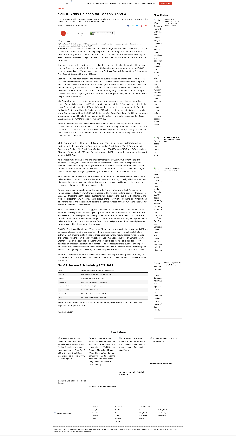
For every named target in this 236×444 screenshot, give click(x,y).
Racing (137, 3)
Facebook (118, 413)
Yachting (141, 418)
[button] (128, 26)
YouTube (117, 421)
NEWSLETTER (165, 3)
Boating (141, 410)
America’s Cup (115, 3)
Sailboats (90, 3)
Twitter (117, 415)
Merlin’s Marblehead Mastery (102, 387)
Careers (94, 418)
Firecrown (163, 429)
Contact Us (95, 415)
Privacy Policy (96, 410)
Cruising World (162, 410)
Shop (144, 3)
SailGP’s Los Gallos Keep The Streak (171, 169)
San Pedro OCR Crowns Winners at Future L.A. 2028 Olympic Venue (171, 23)
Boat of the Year (102, 3)
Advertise (151, 3)
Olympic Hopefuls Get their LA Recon (172, 264)
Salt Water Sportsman (164, 413)
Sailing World (143, 413)
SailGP (61, 48)
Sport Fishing (143, 415)
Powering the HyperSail (161, 363)
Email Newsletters (120, 410)
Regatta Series (127, 3)
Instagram (118, 418)
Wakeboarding (162, 415)
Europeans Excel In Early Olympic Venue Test (172, 139)
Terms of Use (95, 413)
